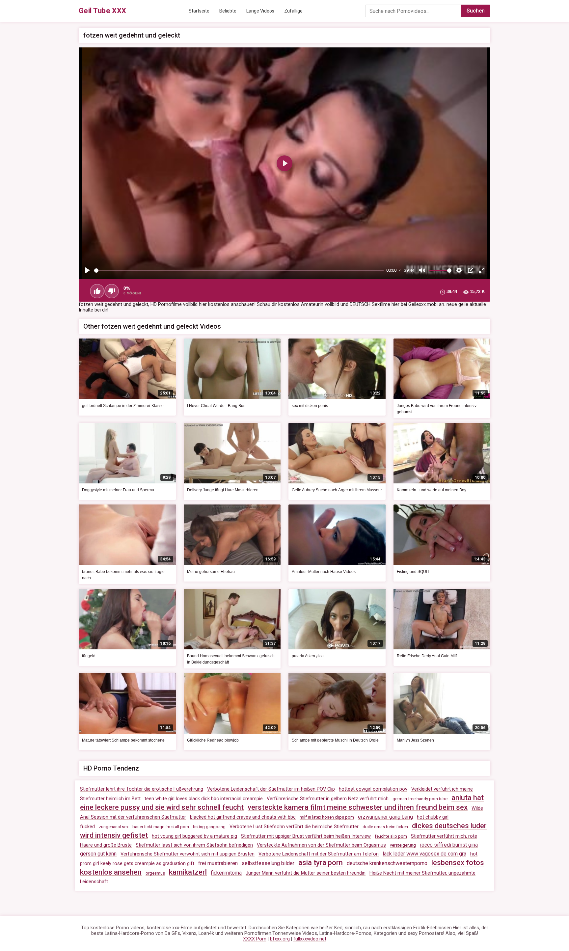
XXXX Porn (254, 939)
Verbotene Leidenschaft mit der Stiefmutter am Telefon (318, 854)
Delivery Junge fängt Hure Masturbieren (222, 490)
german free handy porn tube (420, 798)
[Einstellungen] (459, 270)
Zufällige (293, 11)
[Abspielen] (87, 270)
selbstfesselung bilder (268, 863)
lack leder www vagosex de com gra (424, 854)
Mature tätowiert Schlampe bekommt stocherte (123, 740)
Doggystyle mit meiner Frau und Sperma (118, 490)
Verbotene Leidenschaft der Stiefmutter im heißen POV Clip (271, 789)
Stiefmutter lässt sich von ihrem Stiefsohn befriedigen (194, 845)
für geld (88, 656)
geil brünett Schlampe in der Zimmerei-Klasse (123, 405)
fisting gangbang (209, 826)
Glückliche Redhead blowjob (213, 740)
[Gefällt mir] (97, 291)
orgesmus (155, 873)
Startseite (199, 11)
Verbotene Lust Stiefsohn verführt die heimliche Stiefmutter (294, 826)
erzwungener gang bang (385, 817)
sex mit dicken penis (310, 405)
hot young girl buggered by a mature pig (194, 836)
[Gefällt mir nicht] (111, 291)
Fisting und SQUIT (413, 571)
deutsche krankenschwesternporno (387, 863)
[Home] (102, 11)
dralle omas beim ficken (385, 826)
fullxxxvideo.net (309, 939)
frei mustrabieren (218, 863)
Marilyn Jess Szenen (415, 740)
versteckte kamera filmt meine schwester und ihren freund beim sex (358, 807)
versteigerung (403, 845)
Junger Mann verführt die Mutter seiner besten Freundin (306, 873)
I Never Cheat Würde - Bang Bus (216, 405)
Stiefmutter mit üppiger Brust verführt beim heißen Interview (306, 836)
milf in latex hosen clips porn (327, 817)
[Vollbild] (481, 270)
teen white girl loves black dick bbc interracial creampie (204, 799)
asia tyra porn (320, 862)
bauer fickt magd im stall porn (160, 826)
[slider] (239, 270)
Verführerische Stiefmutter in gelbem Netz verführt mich (328, 799)
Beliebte (227, 11)
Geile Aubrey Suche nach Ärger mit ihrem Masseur (337, 490)
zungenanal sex (113, 826)
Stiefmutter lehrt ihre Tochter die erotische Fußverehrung (141, 789)
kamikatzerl (188, 872)
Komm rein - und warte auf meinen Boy (431, 490)
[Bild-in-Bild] (470, 270)
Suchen (476, 11)
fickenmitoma (226, 873)
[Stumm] (422, 270)
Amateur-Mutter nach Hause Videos (324, 571)
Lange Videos (260, 11)
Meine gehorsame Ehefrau (211, 571)
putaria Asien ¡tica (308, 656)
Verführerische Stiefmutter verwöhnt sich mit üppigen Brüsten (188, 854)
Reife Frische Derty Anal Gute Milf (427, 656)
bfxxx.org (280, 939)
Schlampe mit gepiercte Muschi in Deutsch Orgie (335, 740)
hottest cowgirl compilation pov (373, 789)
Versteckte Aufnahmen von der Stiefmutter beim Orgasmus (321, 845)
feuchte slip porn (391, 836)
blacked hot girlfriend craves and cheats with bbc (243, 817)
